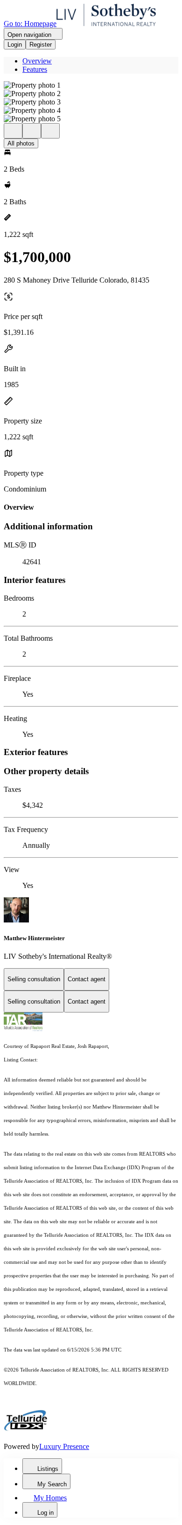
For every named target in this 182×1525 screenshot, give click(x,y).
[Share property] (50, 131)
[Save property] (31, 131)
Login (14, 44)
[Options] (13, 131)
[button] (91, 85)
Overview (37, 61)
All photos (21, 143)
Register (40, 44)
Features (34, 69)
